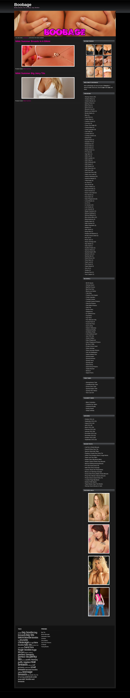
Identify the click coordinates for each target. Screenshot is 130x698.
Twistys (87, 270)
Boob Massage (45, 634)
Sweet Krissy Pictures (92, 366)
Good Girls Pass (89, 172)
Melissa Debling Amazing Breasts (94, 463)
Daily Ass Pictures (91, 303)
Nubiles (87, 227)
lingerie (26, 652)
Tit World (43, 644)
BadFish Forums (90, 287)
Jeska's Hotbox (90, 338)
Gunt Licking (89, 326)
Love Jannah (88, 209)
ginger (22, 647)
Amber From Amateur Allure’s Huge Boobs (96, 455)
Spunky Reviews (90, 358)
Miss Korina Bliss (89, 217)
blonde (27, 637)
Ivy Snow (87, 182)
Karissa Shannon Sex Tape (24, 694)
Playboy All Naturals (90, 233)
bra (19, 640)
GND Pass (88, 170)
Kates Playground (90, 199)
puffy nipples (24, 662)
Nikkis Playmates (89, 225)
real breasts (27, 663)
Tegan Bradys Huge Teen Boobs (94, 484)
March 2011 (88, 427)
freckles (34, 645)
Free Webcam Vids (91, 319)
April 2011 (87, 425)
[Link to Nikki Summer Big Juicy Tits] (48, 88)
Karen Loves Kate (90, 192)
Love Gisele (88, 207)
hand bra (29, 647)
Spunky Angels (89, 252)
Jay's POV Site (90, 336)
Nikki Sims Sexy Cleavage (92, 467)
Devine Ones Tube (91, 386)
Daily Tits (88, 307)
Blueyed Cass (89, 109)
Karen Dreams (89, 190)
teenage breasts (25, 673)
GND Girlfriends (89, 162)
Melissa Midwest (89, 215)
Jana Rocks (88, 184)
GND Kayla (88, 164)
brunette (24, 640)
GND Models (88, 166)
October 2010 (88, 437)
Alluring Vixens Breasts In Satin (93, 486)
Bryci (86, 115)
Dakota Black (88, 139)
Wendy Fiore (88, 272)
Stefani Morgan (13, 695)
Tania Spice (88, 260)
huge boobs (24, 649)
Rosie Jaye (88, 239)
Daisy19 (87, 137)
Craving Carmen (89, 135)
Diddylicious (88, 144)
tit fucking (21, 677)
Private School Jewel (90, 235)
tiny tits (36, 675)
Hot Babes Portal (90, 332)
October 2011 (88, 419)
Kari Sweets (88, 195)
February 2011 (89, 429)
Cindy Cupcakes (89, 129)
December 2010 (89, 433)
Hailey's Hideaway (91, 328)
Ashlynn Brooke (89, 101)
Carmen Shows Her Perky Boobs (94, 469)
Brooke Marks (89, 113)
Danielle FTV (88, 141)
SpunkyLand (89, 362)
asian (20, 633)
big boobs (28, 632)
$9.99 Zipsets (89, 283)
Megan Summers (89, 211)
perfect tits (23, 656)
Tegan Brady (88, 266)
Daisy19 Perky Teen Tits (91, 449)
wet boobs (26, 679)
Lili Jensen (88, 205)
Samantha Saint (45, 636)
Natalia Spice (88, 221)
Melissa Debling (89, 213)
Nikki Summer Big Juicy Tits (30, 73)
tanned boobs (31, 670)
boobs (35, 637)
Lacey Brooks (88, 201)
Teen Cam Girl (90, 392)
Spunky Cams (89, 254)
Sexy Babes (44, 640)
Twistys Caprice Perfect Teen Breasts (95, 461)
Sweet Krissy (88, 258)
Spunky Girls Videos (91, 390)
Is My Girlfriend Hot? (91, 334)
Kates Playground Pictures (93, 342)
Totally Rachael (90, 368)
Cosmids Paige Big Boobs (92, 480)
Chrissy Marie (89, 127)
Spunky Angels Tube (91, 388)
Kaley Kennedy (89, 188)
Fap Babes (89, 315)
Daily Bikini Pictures (91, 305)
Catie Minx (89, 293)
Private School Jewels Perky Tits (94, 478)
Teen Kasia (88, 264)
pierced (24, 659)
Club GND (88, 131)
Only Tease (88, 229)
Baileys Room (89, 103)
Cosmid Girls (88, 133)
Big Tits (43, 632)
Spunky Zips (88, 256)
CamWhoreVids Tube (92, 384)
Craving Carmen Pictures (93, 301)
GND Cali (87, 156)
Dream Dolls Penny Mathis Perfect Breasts (96, 474)
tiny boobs (30, 675)
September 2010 (89, 439)
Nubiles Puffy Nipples (91, 482)
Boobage (22, 4)
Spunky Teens (90, 360)
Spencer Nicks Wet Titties (92, 451)
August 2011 (88, 423)
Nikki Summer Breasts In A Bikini (32, 41)
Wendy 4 (88, 370)
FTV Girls (87, 152)
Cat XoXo (87, 123)
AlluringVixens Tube (91, 382)
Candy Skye (88, 119)
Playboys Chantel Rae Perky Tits (94, 453)
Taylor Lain (88, 262)
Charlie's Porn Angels (92, 295)
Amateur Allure (89, 99)
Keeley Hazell (90, 408)
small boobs (27, 667)
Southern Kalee (89, 248)
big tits (30, 634)
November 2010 (89, 435)
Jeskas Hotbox (89, 186)
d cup (31, 643)
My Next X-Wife (90, 344)
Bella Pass (88, 105)
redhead (30, 665)
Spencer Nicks (89, 250)
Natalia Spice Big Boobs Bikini (93, 459)
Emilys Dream (89, 150)
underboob (28, 677)
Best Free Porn (90, 289)
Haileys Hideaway (90, 176)
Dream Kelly (88, 148)
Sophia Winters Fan (91, 354)
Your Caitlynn (88, 274)
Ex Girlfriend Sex (90, 313)
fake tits (28, 645)
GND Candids (89, 158)
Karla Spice (88, 197)
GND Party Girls (89, 168)
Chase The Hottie (90, 125)
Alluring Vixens (89, 97)
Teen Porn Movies (46, 642)
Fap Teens (89, 317)
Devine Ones (89, 309)
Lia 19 (86, 203)
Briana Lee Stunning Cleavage (93, 471)
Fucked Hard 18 (90, 322)
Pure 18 (87, 237)
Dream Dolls (88, 146)
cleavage (23, 642)
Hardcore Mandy (89, 178)
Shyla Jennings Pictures (92, 350)
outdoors (31, 652)
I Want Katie (88, 180)
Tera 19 (87, 268)
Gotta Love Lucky (89, 174)
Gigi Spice (88, 154)
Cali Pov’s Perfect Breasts (92, 447)
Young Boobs (45, 646)
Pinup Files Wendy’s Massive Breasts (95, 476)
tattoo (20, 672)
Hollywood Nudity (91, 330)
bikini (21, 637)
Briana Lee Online (90, 111)
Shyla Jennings (89, 241)
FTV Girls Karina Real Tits (92, 465)
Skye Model (88, 243)
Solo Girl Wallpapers (91, 352)
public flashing (32, 660)
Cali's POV (88, 117)
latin (22, 652)
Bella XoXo (88, 107)
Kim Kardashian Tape (23, 695)
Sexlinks (43, 638)
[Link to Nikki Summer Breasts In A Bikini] (48, 56)
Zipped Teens (89, 373)
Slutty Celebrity (90, 410)
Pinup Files (88, 231)
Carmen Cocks (89, 121)
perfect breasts (26, 654)
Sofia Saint (88, 246)
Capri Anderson (5, 695)
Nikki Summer (27, 69)
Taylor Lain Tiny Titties (91, 457)
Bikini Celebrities (90, 402)
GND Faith (88, 160)
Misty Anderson (89, 219)
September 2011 (89, 421)
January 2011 (88, 431)
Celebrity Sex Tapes (91, 404)
